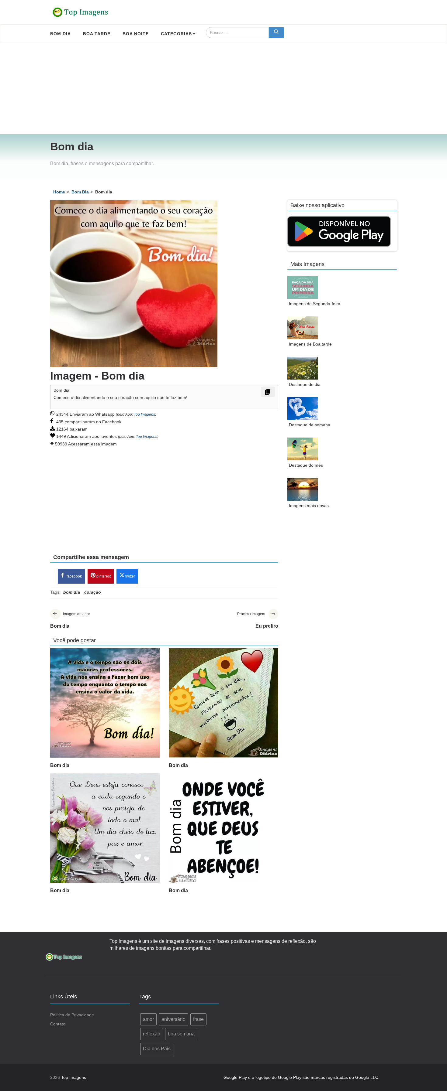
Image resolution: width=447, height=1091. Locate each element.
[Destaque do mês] (302, 449)
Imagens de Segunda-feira (314, 303)
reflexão (151, 1033)
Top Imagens (144, 414)
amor (148, 1019)
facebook (74, 576)
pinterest (103, 576)
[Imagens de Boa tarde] (302, 327)
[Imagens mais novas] (302, 489)
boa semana (181, 1033)
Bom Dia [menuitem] (60, 33)
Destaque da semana (309, 424)
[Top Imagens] (80, 12)
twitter (129, 576)
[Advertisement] (223, 88)
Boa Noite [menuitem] (136, 33)
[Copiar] (268, 392)
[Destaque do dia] (302, 368)
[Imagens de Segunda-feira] (302, 287)
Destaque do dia (305, 384)
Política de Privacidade (72, 1014)
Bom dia (59, 765)
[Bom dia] (105, 703)
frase (198, 1019)
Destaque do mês (306, 465)
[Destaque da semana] (302, 408)
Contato (57, 1023)
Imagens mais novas (309, 505)
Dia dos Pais (157, 1048)
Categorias (176, 33)
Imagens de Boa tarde (310, 344)
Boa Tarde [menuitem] (96, 33)
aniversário (173, 1019)
